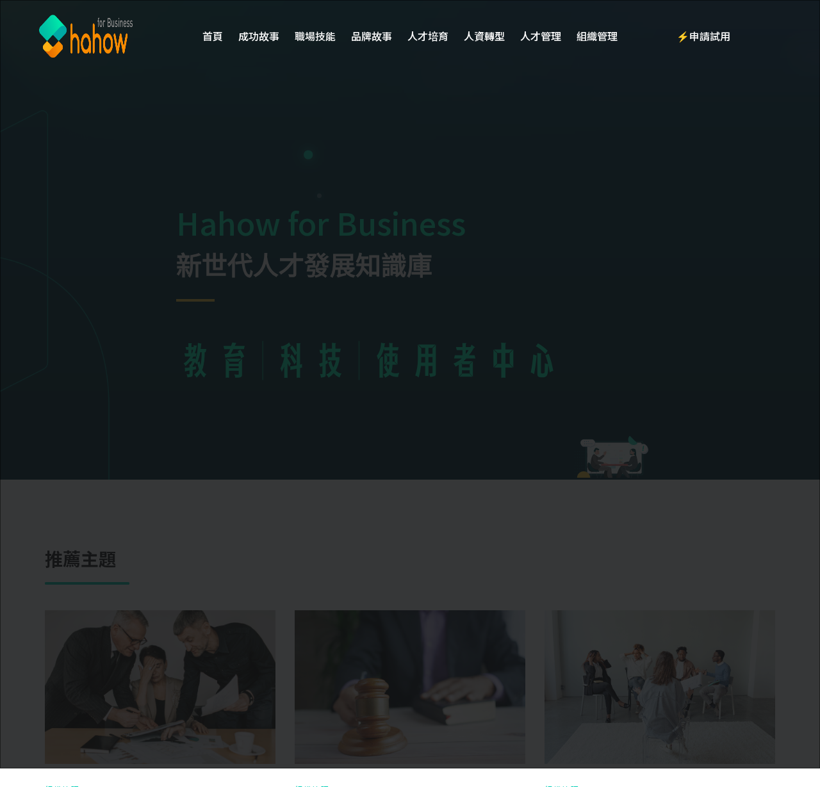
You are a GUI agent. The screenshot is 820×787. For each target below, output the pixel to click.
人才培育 (427, 36)
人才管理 (540, 36)
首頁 (212, 36)
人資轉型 (484, 36)
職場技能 (315, 36)
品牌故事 (371, 36)
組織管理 (597, 36)
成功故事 (258, 36)
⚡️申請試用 (703, 36)
